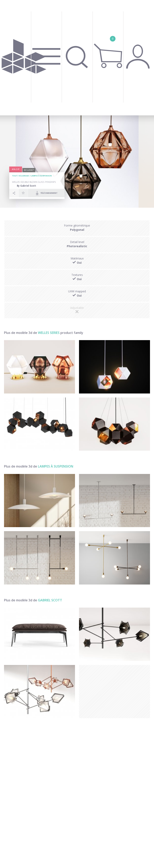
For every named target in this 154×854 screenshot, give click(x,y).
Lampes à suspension (41, 176)
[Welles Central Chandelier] (114, 424)
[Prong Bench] (39, 634)
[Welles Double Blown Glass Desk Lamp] (39, 366)
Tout (14, 176)
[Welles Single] (114, 366)
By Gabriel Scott (26, 185)
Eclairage (24, 176)
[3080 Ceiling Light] (39, 500)
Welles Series (49, 332)
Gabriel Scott (50, 600)
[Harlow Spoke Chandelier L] (114, 634)
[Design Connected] (24, 57)
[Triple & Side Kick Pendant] (39, 558)
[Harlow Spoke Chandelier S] (39, 691)
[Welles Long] (39, 424)
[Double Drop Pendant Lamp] (114, 500)
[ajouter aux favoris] (23, 193)
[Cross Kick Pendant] (114, 558)
